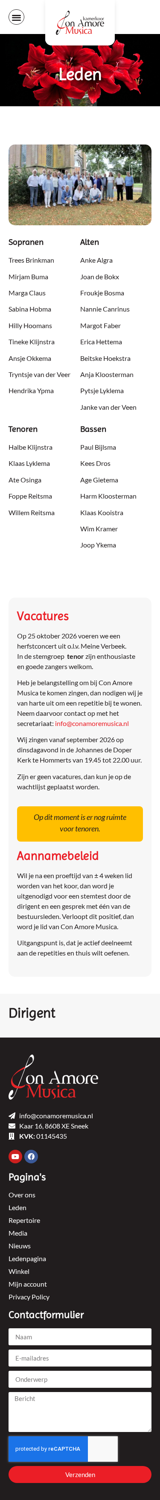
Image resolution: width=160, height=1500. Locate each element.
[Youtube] (15, 1156)
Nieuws (20, 1246)
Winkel (19, 1271)
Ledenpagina (27, 1258)
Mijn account (28, 1284)
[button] (16, 17)
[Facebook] (31, 1156)
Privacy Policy (29, 1297)
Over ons (22, 1195)
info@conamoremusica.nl (92, 723)
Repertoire (24, 1220)
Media (18, 1233)
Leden (17, 1207)
